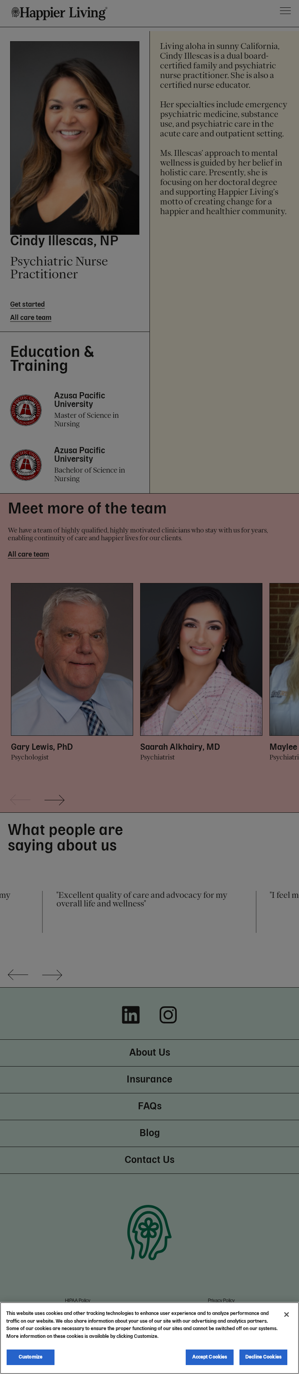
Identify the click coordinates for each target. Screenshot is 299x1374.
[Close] (286, 1314)
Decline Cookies (263, 1357)
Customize (30, 1357)
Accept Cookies (209, 1357)
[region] (149, 1338)
